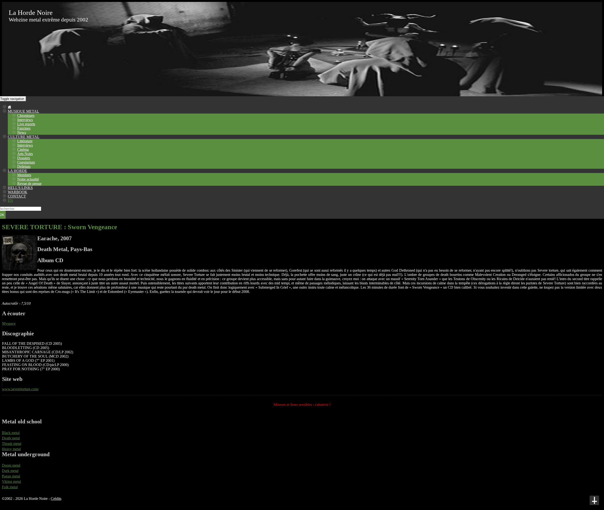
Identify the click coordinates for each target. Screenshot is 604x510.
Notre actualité (28, 179)
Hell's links (20, 188)
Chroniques (25, 116)
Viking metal (11, 482)
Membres (24, 175)
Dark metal (10, 471)
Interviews (25, 120)
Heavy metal (11, 449)
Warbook (17, 192)
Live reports (26, 124)
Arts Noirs (25, 154)
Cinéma (23, 150)
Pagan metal (11, 476)
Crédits (56, 499)
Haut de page (594, 500)
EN (10, 200)
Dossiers (23, 158)
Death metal (11, 438)
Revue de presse (29, 183)
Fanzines (23, 128)
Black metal (11, 433)
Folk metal (10, 487)
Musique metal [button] (23, 111)
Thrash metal (11, 444)
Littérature (25, 141)
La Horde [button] (17, 171)
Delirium (23, 166)
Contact (17, 196)
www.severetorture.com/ (20, 389)
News (21, 133)
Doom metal (11, 465)
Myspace (9, 323)
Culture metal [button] (23, 137)
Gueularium (26, 162)
